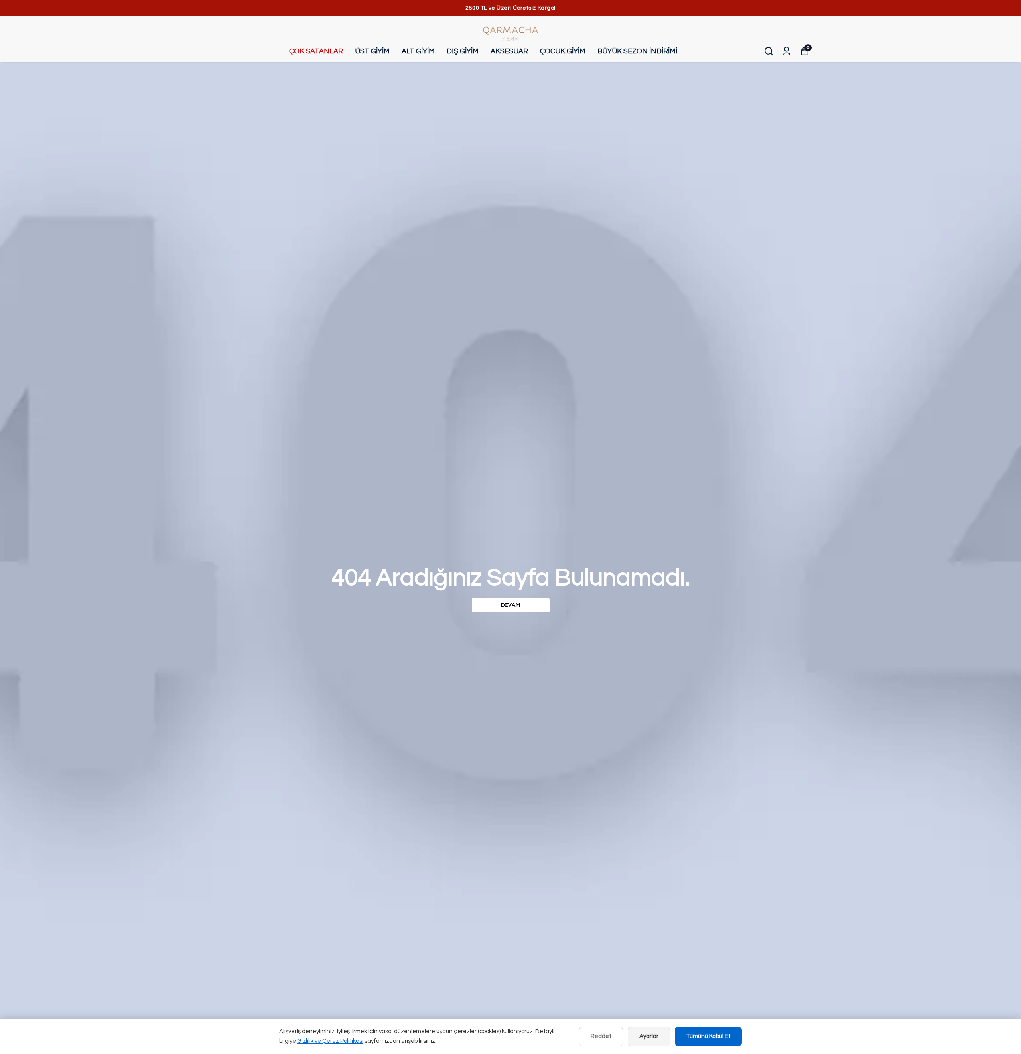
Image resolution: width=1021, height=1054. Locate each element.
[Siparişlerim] (787, 51)
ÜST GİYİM (372, 51)
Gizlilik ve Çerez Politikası (330, 1041)
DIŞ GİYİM (463, 51)
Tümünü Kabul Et (708, 1036)
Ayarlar (648, 1036)
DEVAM (510, 605)
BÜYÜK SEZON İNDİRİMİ (637, 51)
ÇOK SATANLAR (316, 51)
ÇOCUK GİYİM (562, 51)
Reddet (601, 1036)
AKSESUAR (509, 51)
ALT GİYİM (418, 51)
